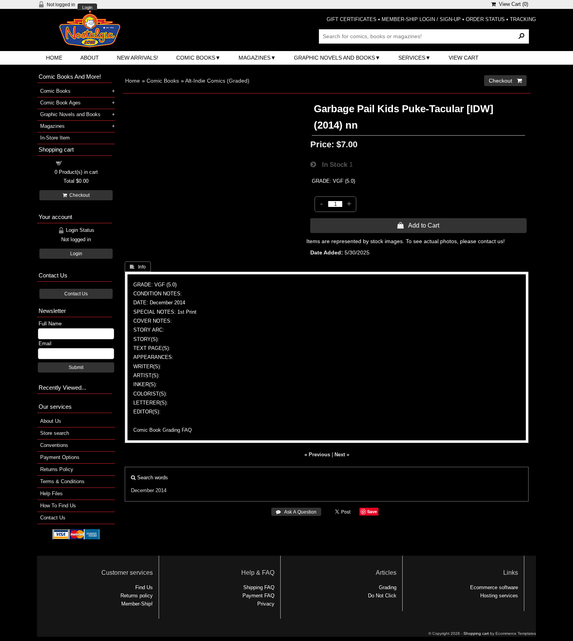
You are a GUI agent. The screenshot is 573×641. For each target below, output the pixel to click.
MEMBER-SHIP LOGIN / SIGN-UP (421, 19)
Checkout (78, 195)
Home (54, 58)
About (89, 58)
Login (87, 7)
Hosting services (499, 596)
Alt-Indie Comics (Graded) (217, 81)
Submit (76, 367)
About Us (50, 421)
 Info (138, 267)
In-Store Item (55, 138)
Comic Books (195, 58)
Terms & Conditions (62, 481)
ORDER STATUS (485, 19)
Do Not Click (382, 596)
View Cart (464, 58)
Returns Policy (56, 469)
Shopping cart (80, 163)
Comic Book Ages (60, 103)
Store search (54, 433)
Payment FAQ (258, 596)
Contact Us (76, 293)
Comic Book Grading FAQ (162, 430)
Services (411, 58)
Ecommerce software (494, 587)
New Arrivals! (137, 58)
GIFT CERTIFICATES (352, 19)
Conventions (54, 445)
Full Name (50, 324)
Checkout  (505, 80)
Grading (387, 587)
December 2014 (148, 490)
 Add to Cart (418, 225)
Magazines (255, 58)
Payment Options (60, 457)
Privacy (265, 604)
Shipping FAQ (258, 587)
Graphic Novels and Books (334, 58)
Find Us (144, 587)
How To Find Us (58, 506)
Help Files (51, 493)
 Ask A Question (296, 512)
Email (45, 343)
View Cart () (512, 4)
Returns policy (136, 596)
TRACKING (523, 19)
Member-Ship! (137, 604)
